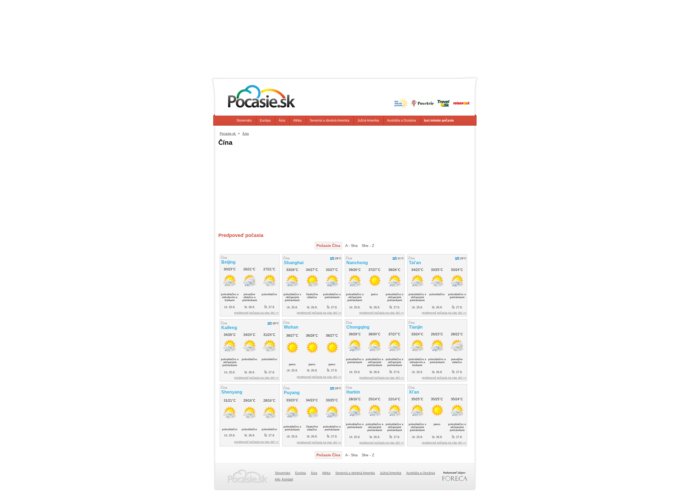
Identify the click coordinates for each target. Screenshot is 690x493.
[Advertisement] (345, 37)
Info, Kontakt (284, 479)
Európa (265, 120)
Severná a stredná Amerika (329, 120)
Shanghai (293, 262)
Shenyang (231, 392)
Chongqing (358, 327)
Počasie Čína (328, 245)
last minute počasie (439, 120)
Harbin (353, 392)
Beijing (228, 262)
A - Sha (351, 245)
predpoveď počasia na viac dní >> (256, 312)
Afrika (297, 120)
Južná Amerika (368, 120)
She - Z (368, 245)
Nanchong (357, 262)
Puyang (292, 392)
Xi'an (414, 392)
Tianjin (416, 327)
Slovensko (244, 120)
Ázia (282, 120)
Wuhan (291, 327)
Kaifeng (229, 327)
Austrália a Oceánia (401, 120)
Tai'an (415, 262)
